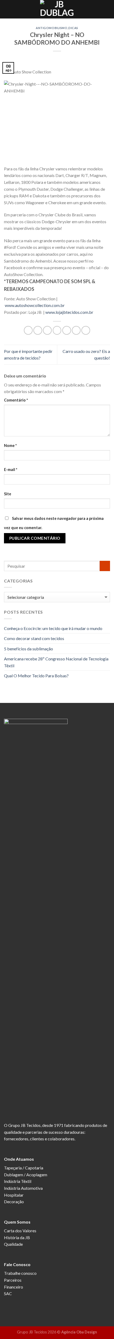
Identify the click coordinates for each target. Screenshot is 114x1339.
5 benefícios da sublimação (28, 648)
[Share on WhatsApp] (28, 330)
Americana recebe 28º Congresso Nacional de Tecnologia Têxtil (56, 662)
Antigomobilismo (51, 28)
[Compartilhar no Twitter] (47, 330)
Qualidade (13, 1244)
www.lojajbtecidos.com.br (69, 312)
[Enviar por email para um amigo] (57, 330)
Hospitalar (14, 1194)
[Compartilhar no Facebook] (37, 330)
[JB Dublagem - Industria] (57, 9)
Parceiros (12, 1279)
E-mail (10, 469)
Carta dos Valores (20, 1230)
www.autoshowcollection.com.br (35, 305)
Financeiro (13, 1286)
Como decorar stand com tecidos (34, 638)
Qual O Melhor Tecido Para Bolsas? (36, 675)
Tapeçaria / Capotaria (23, 1167)
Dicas (73, 28)
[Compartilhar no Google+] (76, 330)
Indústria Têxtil (17, 1181)
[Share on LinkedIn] (85, 330)
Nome (10, 445)
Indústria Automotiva (23, 1188)
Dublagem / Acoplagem (25, 1174)
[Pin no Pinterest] (66, 330)
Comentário (16, 400)
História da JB (17, 1237)
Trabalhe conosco (20, 1273)
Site (7, 494)
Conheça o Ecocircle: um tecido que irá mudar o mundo (53, 628)
